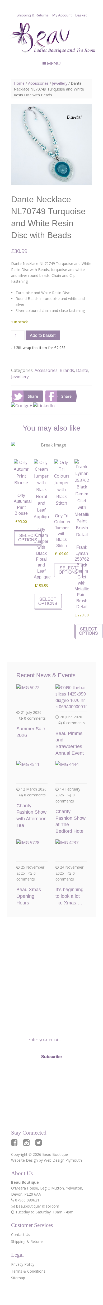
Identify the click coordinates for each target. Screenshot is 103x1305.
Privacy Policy (38, 1074)
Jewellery (59, 83)
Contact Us (20, 1234)
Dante (82, 370)
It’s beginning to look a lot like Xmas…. (69, 896)
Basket (81, 15)
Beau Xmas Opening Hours (28, 896)
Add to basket (42, 335)
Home (19, 83)
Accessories (38, 83)
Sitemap (18, 1277)
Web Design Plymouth (63, 1160)
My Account (62, 15)
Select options (27, 537)
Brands (67, 370)
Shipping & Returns (32, 15)
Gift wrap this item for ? (40, 347)
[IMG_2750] (51, 144)
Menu (54, 64)
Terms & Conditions (28, 1271)
